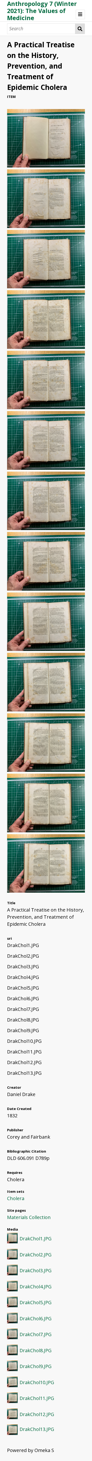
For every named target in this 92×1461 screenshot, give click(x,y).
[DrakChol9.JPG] (46, 649)
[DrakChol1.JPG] (46, 165)
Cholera (15, 1198)
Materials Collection (29, 1217)
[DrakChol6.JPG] (46, 468)
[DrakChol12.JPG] (46, 830)
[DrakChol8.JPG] (46, 589)
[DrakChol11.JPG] (46, 770)
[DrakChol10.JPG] (46, 709)
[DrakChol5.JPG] (46, 407)
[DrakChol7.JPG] (46, 528)
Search (80, 28)
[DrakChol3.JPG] (46, 286)
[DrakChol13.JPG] (46, 891)
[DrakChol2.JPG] (46, 226)
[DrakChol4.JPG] (46, 347)
